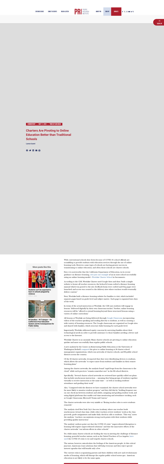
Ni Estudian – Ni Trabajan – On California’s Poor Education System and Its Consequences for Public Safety (41, 322)
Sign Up (107, 12)
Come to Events (52, 12)
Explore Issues (39, 12)
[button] (133, 12)
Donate (116, 12)
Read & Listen (65, 12)
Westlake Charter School (102, 277)
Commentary (31, 124)
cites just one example (99, 275)
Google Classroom (114, 318)
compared (85, 349)
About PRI (98, 12)
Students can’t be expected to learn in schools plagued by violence (39, 292)
